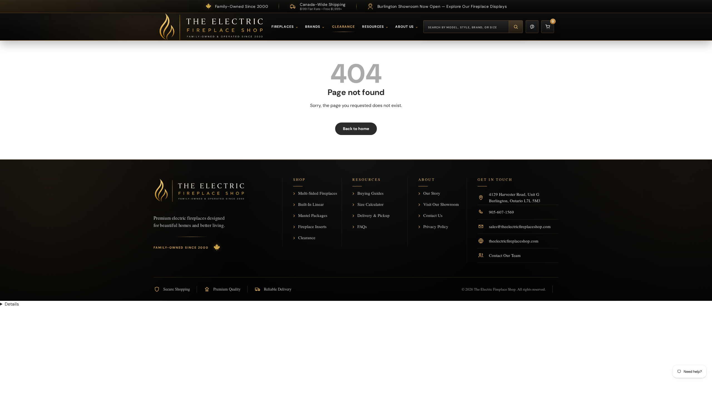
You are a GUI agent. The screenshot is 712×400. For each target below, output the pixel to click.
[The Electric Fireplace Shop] (211, 26)
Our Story (431, 193)
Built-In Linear (311, 204)
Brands (315, 26)
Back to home (356, 128)
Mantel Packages (312, 215)
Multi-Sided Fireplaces (317, 193)
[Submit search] (516, 27)
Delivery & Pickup (373, 215)
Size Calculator (370, 204)
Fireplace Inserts (312, 226)
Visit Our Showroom (441, 204)
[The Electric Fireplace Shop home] (199, 190)
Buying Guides (370, 193)
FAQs (362, 226)
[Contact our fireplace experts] (532, 26)
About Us (406, 26)
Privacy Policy (435, 226)
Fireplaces (284, 26)
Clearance (343, 26)
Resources (375, 26)
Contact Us (432, 215)
